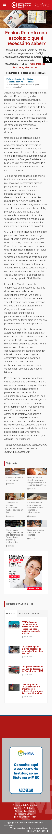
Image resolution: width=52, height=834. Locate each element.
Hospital (10, 613)
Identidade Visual (26, 811)
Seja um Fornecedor (26, 817)
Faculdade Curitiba (29, 613)
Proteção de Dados (26, 808)
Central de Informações (26, 805)
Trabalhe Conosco (26, 814)
